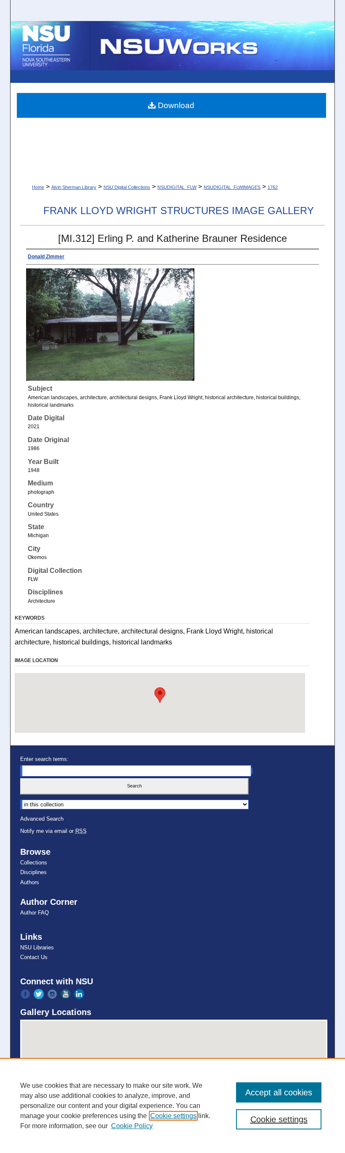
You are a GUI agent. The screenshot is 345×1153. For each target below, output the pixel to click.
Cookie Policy (132, 1125)
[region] (172, 1105)
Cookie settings (173, 1115)
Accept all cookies (278, 1092)
